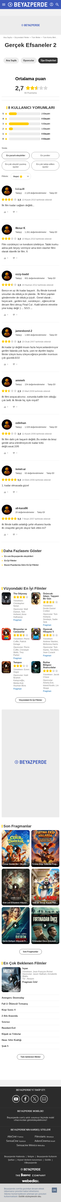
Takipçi (18, 193)
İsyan (25, 968)
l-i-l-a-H (19, 189)
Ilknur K (20, 228)
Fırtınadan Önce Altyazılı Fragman (45, 941)
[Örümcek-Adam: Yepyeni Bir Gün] (35, 598)
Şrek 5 (5, 1046)
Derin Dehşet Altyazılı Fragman (16, 941)
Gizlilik (48, 1160)
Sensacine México (26, 1145)
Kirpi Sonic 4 (8, 1010)
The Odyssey (20, 593)
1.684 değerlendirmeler (36, 335)
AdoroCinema (42, 1140)
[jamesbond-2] (7, 332)
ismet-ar (20, 469)
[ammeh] (7, 382)
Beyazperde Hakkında (14, 1156)
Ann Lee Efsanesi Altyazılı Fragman (16, 903)
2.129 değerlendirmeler (36, 193)
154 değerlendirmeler (35, 384)
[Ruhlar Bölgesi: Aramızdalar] (35, 667)
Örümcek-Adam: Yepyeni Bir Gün (51, 596)
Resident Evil (9, 1028)
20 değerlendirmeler (25, 512)
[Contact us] (44, 1099)
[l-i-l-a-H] (7, 191)
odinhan (20, 423)
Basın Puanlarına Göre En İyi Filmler (21, 565)
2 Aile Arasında (10, 1016)
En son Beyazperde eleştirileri (18, 556)
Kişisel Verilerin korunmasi (29, 1160)
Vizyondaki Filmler (21, 37)
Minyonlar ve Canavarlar (20, 630)
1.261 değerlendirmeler (36, 232)
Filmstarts (40, 1136)
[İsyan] (11, 979)
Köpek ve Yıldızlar (11, 1034)
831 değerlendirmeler (35, 278)
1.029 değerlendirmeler (36, 427)
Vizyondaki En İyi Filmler (30, 700)
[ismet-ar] (7, 471)
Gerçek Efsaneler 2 (30, 45)
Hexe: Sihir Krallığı (12, 1040)
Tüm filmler (36, 37)
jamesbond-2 (23, 330)
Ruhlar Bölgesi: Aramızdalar (49, 665)
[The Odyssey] (6, 598)
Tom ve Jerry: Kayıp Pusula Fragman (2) (45, 903)
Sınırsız (6, 1022)
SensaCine (12, 1140)
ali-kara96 (21, 508)
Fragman (17, 620)
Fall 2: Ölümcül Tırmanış (15, 1004)
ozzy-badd (22, 274)
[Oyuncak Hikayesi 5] (35, 634)
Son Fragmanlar (30, 952)
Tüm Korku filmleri (50, 37)
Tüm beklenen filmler (31, 1057)
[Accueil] (27, 4)
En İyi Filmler (10, 560)
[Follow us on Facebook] (26, 1099)
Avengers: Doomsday (13, 997)
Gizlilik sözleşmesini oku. (30, 1196)
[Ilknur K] (7, 229)
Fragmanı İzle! (29, 982)
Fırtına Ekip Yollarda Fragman (45, 864)
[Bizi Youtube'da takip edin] (16, 1099)
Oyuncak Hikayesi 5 (48, 630)
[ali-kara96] (7, 510)
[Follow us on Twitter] (35, 1099)
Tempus (17, 662)
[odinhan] (7, 424)
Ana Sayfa (7, 37)
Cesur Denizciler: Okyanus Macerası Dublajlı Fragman (16, 864)
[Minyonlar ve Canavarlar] (6, 634)
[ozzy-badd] (7, 276)
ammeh (20, 380)
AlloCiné (12, 1136)
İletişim (31, 1156)
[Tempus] (6, 667)
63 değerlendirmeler (34, 473)
